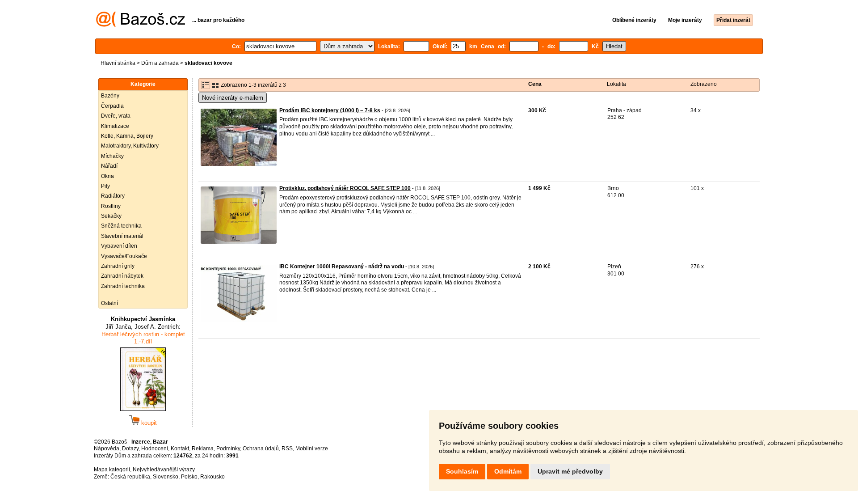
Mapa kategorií (112, 469)
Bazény (110, 96)
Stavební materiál (122, 236)
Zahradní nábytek (122, 276)
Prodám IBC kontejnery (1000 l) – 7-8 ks (329, 110)
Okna (107, 176)
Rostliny (111, 206)
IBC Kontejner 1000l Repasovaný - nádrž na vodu (341, 266)
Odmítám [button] (508, 471)
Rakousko (212, 477)
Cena (535, 84)
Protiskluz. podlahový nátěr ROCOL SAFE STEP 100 (345, 188)
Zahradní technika (123, 286)
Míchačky (112, 156)
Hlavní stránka (118, 63)
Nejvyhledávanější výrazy (164, 469)
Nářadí (109, 166)
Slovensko (165, 477)
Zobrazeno (703, 84)
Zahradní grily (118, 266)
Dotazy (130, 448)
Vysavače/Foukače (124, 256)
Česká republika (130, 477)
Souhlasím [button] (462, 471)
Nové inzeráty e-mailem (232, 97)
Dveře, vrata (115, 116)
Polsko (189, 477)
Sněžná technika (121, 226)
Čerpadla (112, 106)
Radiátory (113, 196)
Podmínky (228, 448)
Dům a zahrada (160, 63)
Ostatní (109, 303)
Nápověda (106, 448)
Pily (105, 186)
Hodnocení (154, 448)
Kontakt (180, 448)
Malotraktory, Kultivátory (130, 146)
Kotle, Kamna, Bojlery (127, 136)
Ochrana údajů (261, 448)
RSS (287, 448)
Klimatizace (115, 126)
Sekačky (111, 216)
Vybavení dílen (119, 246)
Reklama (203, 448)
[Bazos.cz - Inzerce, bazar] (140, 25)
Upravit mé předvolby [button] (570, 471)
